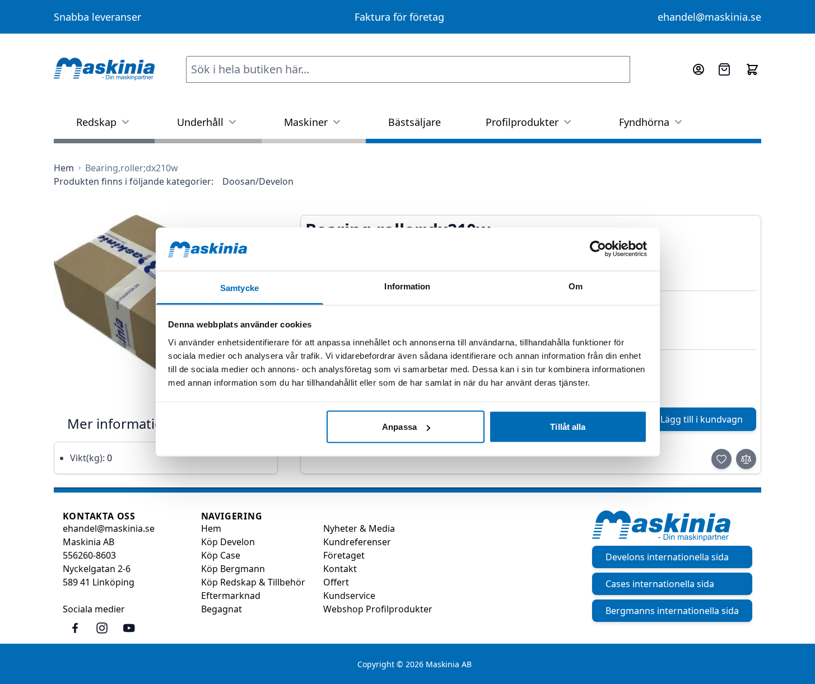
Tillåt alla (567, 427)
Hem (211, 528)
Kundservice (349, 595)
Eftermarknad (230, 595)
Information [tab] (407, 286)
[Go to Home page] (104, 69)
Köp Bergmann (233, 569)
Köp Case (220, 555)
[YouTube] (129, 628)
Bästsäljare (414, 122)
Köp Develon (228, 542)
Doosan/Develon (258, 181)
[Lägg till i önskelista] (721, 459)
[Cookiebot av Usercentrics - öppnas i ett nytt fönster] (598, 249)
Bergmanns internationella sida (672, 611)
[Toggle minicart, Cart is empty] (752, 69)
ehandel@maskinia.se (709, 17)
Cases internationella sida (660, 584)
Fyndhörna (644, 122)
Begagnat (221, 609)
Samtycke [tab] (239, 287)
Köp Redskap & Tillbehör (253, 582)
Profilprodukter (522, 122)
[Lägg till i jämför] (746, 459)
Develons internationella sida (667, 557)
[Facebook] (75, 628)
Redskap (96, 122)
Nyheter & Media (359, 528)
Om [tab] (576, 286)
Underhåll (200, 122)
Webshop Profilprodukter (377, 609)
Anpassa (399, 427)
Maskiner (306, 122)
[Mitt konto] (698, 69)
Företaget (344, 555)
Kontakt (340, 569)
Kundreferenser (357, 542)
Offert (336, 582)
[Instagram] (102, 628)
